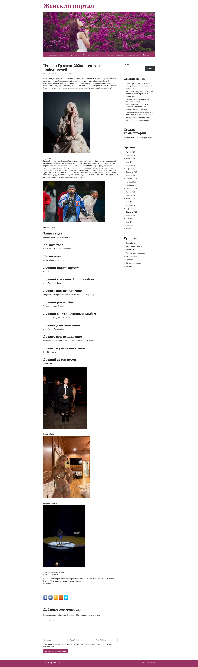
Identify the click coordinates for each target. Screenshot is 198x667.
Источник (47, 583)
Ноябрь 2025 (131, 182)
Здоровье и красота (57, 55)
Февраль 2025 (131, 212)
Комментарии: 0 (67, 73)
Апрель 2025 (131, 205)
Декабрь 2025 (131, 178)
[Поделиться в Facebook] (45, 597)
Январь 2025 (131, 215)
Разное (146, 55)
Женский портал (68, 5)
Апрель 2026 (131, 165)
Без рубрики (131, 243)
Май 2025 (129, 202)
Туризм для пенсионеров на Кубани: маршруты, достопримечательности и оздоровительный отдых (137, 102)
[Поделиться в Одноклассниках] (56, 597)
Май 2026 (129, 162)
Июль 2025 (130, 195)
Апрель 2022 (131, 228)
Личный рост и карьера (113, 55)
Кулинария (74, 55)
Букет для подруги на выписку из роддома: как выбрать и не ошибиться (139, 93)
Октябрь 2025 (131, 185)
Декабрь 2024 (131, 218)
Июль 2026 (130, 155)
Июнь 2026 (130, 158)
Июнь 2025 (130, 198)
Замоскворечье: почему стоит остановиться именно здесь (138, 119)
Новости (129, 260)
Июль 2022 (130, 225)
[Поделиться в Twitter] (66, 597)
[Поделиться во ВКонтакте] (50, 597)
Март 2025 (130, 208)
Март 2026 (130, 168)
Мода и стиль (133, 55)
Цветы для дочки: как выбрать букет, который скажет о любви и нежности (139, 85)
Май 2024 (129, 222)
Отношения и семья (91, 55)
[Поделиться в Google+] (61, 597)
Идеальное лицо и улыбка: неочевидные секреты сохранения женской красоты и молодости (140, 112)
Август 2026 (130, 152)
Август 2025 (130, 192)
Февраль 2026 (131, 172)
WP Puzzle (151, 663)
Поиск (126, 65)
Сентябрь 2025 (132, 188)
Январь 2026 (131, 175)
